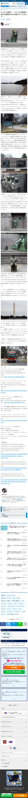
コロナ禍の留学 (10, 614)
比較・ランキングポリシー (8, 752)
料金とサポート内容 (20, 643)
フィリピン (20, 603)
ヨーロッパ (3, 603)
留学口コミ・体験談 (5, 600)
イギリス (3, 608)
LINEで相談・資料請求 (15, 672)
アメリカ (3, 19)
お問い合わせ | (9, 788)
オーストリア (10, 611)
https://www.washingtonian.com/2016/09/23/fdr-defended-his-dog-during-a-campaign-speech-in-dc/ (14, 456)
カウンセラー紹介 (6, 645)
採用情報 (20, 789)
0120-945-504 (21, 3)
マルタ (23, 611)
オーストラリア (11, 606)
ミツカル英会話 (4, 763)
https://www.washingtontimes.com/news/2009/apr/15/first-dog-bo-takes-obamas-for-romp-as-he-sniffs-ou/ (14, 481)
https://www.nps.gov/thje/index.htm (14, 402)
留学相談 (10, 667)
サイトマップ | (16, 789)
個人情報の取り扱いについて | (17, 788)
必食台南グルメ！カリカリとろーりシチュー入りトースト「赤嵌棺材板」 (13, 515)
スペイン (3, 611)
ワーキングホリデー (11, 595)
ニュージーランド (20, 606)
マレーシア (3, 606)
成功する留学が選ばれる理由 (17, 645)
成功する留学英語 (15, 600)
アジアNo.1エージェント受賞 (8, 643)
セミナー (3, 614)
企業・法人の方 (5, 756)
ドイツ (19, 608)
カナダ (15, 603)
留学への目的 (6, 633)
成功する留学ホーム (14, 705)
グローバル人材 (16, 598)
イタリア (15, 608)
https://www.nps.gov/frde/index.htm (14, 377)
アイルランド (17, 611)
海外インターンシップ (6, 598)
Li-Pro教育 (3, 766)
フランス (9, 608)
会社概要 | (5, 788)
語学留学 (8, 19)
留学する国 (7, 637)
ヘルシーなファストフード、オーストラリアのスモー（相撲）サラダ (14, 509)
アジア (22, 600)
